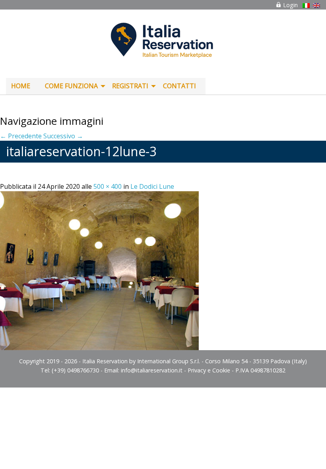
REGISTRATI (130, 85)
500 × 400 (107, 186)
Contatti (179, 85)
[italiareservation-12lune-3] (99, 270)
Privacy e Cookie (209, 370)
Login (289, 5)
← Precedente (21, 136)
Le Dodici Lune (152, 186)
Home (20, 85)
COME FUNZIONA (71, 85)
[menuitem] (23, 86)
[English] (316, 5)
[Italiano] (306, 5)
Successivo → (63, 136)
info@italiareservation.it (151, 370)
